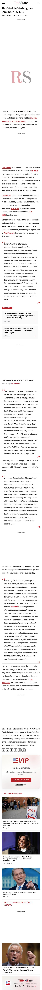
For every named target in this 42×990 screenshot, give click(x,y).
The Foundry (9, 233)
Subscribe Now (21, 784)
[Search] (38, 3)
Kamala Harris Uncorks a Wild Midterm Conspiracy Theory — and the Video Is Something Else (17, 859)
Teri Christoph (7, 863)
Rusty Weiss (7, 828)
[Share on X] (3, 750)
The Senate (6, 167)
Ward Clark (6, 897)
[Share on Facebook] (11, 750)
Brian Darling (6, 15)
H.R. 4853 (34, 171)
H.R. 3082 (15, 208)
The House (6, 195)
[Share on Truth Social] (7, 750)
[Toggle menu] (4, 3)
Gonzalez (16, 384)
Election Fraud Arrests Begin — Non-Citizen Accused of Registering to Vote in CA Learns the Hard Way (20, 823)
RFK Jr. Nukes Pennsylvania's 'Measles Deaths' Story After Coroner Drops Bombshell (19, 970)
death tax (15, 607)
